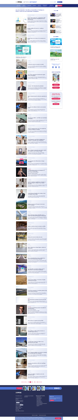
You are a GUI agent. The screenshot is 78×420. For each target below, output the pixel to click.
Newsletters (60, 2)
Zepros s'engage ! (18, 406)
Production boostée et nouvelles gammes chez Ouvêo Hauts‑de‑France (37, 291)
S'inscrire (51, 400)
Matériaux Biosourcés (31, 222)
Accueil (17, 8)
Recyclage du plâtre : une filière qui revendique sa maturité (37, 118)
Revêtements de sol (30, 276)
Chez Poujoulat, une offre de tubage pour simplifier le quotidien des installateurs (36, 140)
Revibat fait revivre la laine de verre (35, 237)
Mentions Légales (35, 415)
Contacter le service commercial (19, 404)
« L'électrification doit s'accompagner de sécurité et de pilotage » (36, 171)
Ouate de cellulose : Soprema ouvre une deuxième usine (36, 374)
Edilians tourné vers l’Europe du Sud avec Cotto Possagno (36, 205)
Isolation (29, 60)
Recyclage (29, 114)
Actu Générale (24, 5)
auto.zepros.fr (39, 399)
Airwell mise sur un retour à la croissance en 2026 (36, 39)
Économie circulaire (30, 233)
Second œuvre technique (31, 25)
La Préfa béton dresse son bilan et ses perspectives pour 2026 (35, 342)
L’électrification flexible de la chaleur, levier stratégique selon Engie (36, 194)
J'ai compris (58, 418)
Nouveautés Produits (45, 5)
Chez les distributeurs (51, 5)
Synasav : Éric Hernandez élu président (35, 86)
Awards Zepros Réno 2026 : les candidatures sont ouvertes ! (21, 57)
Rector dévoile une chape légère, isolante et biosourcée (37, 248)
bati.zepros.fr (39, 396)
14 (34, 382)
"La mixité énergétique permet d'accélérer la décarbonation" (37, 308)
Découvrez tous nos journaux (56, 87)
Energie (29, 211)
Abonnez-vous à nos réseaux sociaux (19, 408)
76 (37, 382)
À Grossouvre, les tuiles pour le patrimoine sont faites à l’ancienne (58, 26)
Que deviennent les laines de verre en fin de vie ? (37, 300)
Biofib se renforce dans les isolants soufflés (36, 226)
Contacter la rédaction (19, 401)
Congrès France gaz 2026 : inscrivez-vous (55, 59)
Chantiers (29, 5)
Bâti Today (56, 104)
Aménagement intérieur (31, 71)
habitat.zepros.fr (39, 401)
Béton (29, 244)
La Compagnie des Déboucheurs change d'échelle (36, 161)
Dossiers (34, 5)
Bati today (17, 409)
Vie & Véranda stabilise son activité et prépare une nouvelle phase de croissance (37, 353)
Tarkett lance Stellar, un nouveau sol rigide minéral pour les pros (36, 280)
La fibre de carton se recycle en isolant (36, 64)
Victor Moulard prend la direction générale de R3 (37, 97)
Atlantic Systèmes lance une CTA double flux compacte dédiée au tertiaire (37, 129)
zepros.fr (38, 405)
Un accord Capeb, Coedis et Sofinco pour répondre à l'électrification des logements (59, 15)
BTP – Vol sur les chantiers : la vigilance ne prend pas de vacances (59, 31)
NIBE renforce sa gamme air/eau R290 (35, 320)
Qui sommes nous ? (19, 395)
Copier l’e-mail (17, 402)
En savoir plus (42, 418)
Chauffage (29, 179)
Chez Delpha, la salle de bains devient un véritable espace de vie (36, 331)
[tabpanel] (56, 78)
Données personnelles (42, 415)
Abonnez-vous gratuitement (56, 84)
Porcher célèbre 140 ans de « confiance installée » (35, 29)
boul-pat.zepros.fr (39, 404)
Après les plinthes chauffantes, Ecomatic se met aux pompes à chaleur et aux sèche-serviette (36, 182)
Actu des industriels (19, 5)
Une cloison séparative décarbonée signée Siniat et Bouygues (36, 75)
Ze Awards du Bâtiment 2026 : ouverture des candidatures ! (55, 47)
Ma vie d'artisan (39, 5)
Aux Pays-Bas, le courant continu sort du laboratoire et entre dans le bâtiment (36, 269)
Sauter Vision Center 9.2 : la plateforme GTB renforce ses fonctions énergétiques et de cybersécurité (36, 18)
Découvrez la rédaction (19, 400)
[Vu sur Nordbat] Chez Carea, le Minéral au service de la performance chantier (36, 259)
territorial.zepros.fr (39, 402)
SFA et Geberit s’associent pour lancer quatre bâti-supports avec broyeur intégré (37, 151)
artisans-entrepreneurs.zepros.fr (42, 403)
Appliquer (55, 2)
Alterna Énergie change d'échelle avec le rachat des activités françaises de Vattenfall (37, 215)
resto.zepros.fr (39, 400)
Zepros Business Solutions (56, 98)
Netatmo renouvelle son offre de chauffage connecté (36, 364)
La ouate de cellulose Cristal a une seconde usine (37, 107)
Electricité (29, 168)
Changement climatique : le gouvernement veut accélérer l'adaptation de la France (59, 21)
